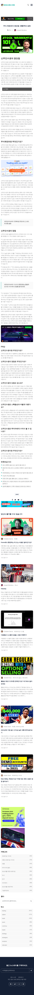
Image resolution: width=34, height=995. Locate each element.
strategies (17, 937)
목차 (6, 89)
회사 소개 (13, 977)
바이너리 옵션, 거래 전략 (20, 677)
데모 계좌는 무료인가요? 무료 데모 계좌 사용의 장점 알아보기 (17, 780)
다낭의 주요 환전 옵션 (9, 475)
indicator (17, 945)
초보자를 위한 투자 (17, 886)
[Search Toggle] (28, 4)
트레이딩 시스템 (19, 631)
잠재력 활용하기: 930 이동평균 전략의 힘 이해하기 (17, 486)
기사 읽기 (4, 557)
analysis (17, 941)
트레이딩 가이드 (17, 775)
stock (17, 494)
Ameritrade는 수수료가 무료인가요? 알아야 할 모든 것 (18, 472)
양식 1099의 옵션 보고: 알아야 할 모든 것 (14, 465)
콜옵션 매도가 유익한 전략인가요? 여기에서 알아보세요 (16, 683)
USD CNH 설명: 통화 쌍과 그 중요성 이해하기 (15, 478)
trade (17, 918)
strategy (17, 933)
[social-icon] (10, 984)
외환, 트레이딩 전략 (18, 726)
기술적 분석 (17, 890)
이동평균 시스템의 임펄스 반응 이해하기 (14, 635)
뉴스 (16, 585)
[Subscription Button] (31, 970)
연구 (17, 879)
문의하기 (20, 977)
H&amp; (3, 588)
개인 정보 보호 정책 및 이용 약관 (17, 979)
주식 (10, 30)
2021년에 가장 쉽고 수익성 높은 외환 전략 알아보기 (16, 731)
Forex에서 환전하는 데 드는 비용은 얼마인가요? (16, 542)
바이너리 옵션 (17, 867)
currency (17, 926)
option (17, 914)
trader (17, 930)
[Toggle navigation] (31, 4)
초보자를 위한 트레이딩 (17, 871)
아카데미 (17, 883)
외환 (16, 539)
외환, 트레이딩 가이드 (17, 860)
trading (17, 910)
